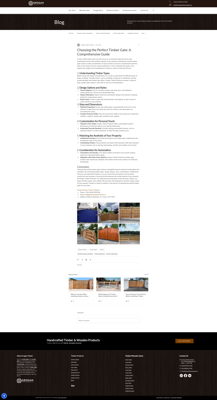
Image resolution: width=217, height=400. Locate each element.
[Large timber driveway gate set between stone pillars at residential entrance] (81, 284)
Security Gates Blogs (118, 33)
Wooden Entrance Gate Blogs (85, 33)
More (143, 33)
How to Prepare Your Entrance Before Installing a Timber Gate (136, 295)
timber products (82, 249)
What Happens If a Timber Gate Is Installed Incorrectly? (107, 295)
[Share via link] (90, 259)
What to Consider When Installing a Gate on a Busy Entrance (79, 295)
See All (146, 274)
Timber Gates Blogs (99, 254)
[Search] (153, 10)
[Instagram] (181, 375)
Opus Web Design (62, 397)
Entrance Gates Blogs (112, 254)
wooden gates (93, 249)
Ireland (102, 249)
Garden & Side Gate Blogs (103, 33)
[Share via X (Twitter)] (82, 259)
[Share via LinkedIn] (86, 259)
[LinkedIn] (189, 375)
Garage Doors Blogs (133, 33)
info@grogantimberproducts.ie (182, 5)
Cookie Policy (167, 397)
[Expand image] (87, 213)
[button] (4, 395)
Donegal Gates (129, 365)
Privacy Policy (159, 397)
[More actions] (139, 45)
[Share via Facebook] (78, 259)
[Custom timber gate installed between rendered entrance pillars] (136, 284)
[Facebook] (185, 375)
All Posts (71, 33)
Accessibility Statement (176, 397)
